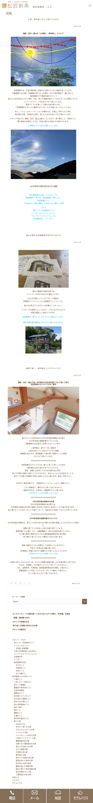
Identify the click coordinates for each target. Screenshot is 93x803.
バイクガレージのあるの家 (24, 735)
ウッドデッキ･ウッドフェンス (24, 654)
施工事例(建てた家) (36, 195)
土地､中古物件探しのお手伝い (24, 651)
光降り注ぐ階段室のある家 (24, 744)
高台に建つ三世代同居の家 (24, 769)
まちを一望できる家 (21, 727)
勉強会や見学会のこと (21, 687)
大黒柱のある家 (20, 752)
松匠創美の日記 (19, 662)
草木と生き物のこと (20, 701)
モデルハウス (17, 783)
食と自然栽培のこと (20, 704)
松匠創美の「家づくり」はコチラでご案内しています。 (43, 317)
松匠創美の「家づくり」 (52, 198)
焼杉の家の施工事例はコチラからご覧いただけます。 (43, 322)
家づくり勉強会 (19, 685)
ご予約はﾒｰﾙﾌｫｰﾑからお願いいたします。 (43, 493)
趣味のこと (17, 713)
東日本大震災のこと (20, 718)
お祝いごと (18, 671)
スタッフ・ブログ (19, 640)
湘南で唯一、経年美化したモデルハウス (43, 368)
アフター (16, 659)
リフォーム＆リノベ (20, 645)
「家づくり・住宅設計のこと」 (43, 210)
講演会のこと (18, 693)
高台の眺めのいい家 (21, 772)
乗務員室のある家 (20, 741)
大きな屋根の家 (20, 749)
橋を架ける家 (19, 755)
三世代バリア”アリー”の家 (24, 738)
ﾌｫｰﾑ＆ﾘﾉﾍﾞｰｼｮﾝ (52, 195)
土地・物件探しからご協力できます (43, 19)
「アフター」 (50, 219)
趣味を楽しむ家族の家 (22, 766)
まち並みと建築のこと (21, 699)
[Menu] (90, 5)
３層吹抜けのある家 (21, 774)
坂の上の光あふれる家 (22, 746)
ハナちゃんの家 (20, 732)
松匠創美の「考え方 (33, 198)
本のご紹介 (17, 707)
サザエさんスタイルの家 (23, 730)
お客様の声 (17, 657)
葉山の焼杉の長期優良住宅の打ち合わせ (43, 235)
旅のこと (16, 710)
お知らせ (15, 777)
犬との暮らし (19, 673)
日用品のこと (19, 668)
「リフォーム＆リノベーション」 (43, 213)
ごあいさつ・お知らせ (21, 682)
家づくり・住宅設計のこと (23, 643)
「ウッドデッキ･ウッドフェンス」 (43, 216)
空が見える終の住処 (21, 763)
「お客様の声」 (38, 219)
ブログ (43, 207)
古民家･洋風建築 (20, 648)
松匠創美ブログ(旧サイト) (22, 676)
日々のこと (18, 665)
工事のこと (17, 679)
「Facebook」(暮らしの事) (54, 203)
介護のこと (17, 716)
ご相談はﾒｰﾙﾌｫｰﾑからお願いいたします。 (43, 126)
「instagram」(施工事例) (32, 203)
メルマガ (15, 780)
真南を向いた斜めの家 (22, 760)
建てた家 (16, 721)
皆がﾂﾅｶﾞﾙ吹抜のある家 (23, 758)
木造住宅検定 (18, 690)
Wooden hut (18, 724)
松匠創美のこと (43, 200)
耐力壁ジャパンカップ (21, 696)
